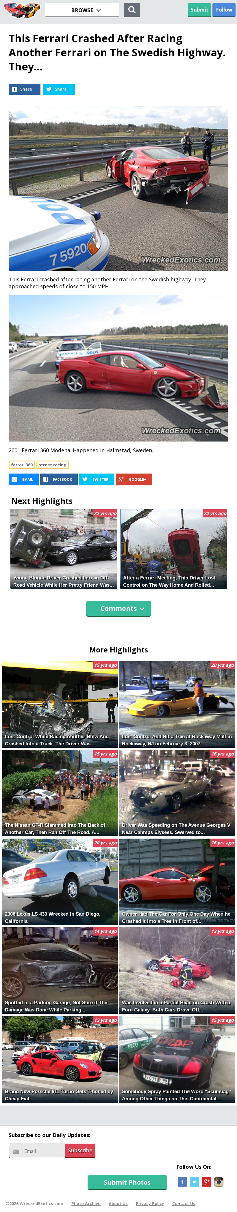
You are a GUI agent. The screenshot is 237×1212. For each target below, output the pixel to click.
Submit (199, 9)
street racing (52, 464)
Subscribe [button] (80, 1150)
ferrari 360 (22, 464)
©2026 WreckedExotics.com (34, 1203)
